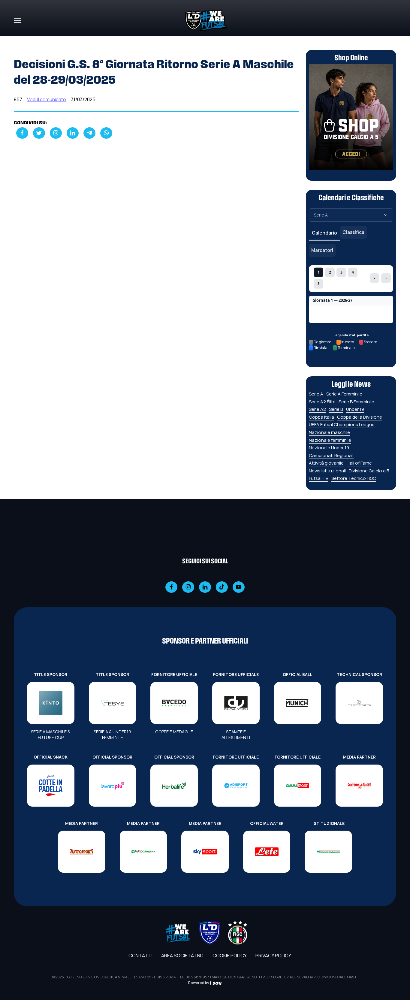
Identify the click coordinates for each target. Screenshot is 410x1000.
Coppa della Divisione (359, 417)
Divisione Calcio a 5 (369, 471)
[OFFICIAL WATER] (267, 852)
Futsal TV (318, 478)
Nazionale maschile (329, 432)
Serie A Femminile (344, 394)
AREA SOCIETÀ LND (182, 955)
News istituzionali (327, 471)
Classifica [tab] (353, 232)
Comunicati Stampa (56, 39)
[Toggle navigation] (17, 20)
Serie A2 (317, 409)
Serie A (316, 394)
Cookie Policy (230, 955)
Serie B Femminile (356, 401)
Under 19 (355, 409)
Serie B (336, 409)
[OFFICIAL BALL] (297, 703)
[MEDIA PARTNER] (359, 786)
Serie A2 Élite (322, 401)
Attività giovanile (326, 463)
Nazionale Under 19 (329, 447)
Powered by (199, 982)
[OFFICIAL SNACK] (50, 786)
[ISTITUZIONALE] (328, 852)
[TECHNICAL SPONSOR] (359, 703)
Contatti (140, 955)
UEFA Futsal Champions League (342, 424)
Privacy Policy (273, 955)
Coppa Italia (321, 417)
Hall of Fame (359, 463)
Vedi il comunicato (46, 99)
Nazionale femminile (330, 440)
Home (20, 39)
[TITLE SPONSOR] (50, 703)
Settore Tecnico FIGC (353, 478)
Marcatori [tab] (322, 250)
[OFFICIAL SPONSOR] (112, 786)
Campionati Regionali (331, 455)
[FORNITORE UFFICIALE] (174, 703)
